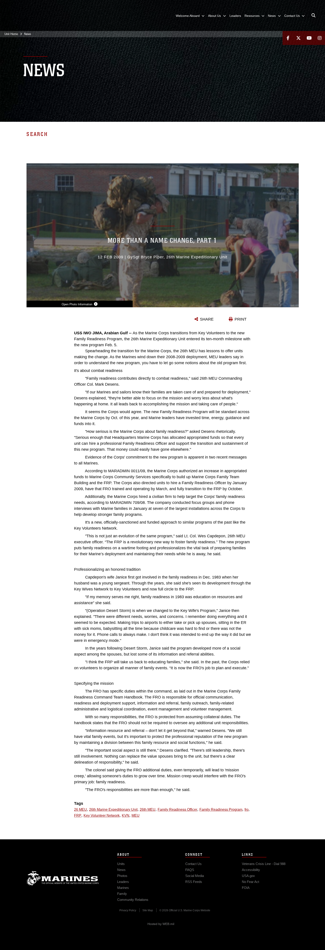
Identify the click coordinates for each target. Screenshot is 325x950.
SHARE (207, 319)
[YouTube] (309, 38)
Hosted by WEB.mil (160, 924)
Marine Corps (63, 878)
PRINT (241, 319)
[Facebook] (288, 38)
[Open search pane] (313, 15)
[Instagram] (319, 38)
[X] (298, 38)
